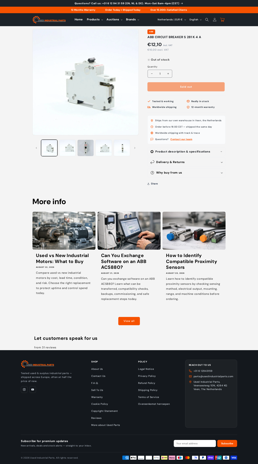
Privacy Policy (147, 376)
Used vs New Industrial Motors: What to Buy (62, 258)
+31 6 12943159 (203, 370)
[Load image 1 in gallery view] (49, 148)
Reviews (96, 418)
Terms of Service (148, 397)
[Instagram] (24, 389)
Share (154, 183)
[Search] (207, 20)
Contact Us (98, 376)
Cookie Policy (99, 403)
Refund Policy (146, 383)
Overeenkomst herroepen (154, 403)
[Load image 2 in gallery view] (67, 148)
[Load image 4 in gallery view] (103, 148)
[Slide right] (135, 148)
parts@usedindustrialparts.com (213, 376)
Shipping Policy (147, 390)
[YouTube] (32, 389)
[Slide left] (36, 148)
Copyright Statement (104, 411)
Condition (153, 56)
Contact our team (181, 139)
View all (129, 321)
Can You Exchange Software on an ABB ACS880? (124, 261)
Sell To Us (97, 390)
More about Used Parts (105, 425)
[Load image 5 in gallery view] (122, 148)
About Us (97, 369)
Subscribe (227, 443)
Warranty (97, 397)
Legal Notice (146, 369)
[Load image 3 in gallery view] (85, 148)
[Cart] (222, 19)
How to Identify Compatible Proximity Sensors (191, 261)
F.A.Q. (94, 383)
